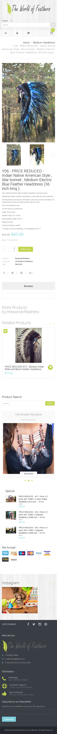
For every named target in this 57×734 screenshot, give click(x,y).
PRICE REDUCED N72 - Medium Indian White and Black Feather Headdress (24, 368)
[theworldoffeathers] (28, 8)
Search (50, 403)
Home (26, 42)
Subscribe (9, 719)
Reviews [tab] (28, 286)
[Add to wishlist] (5, 331)
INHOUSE (18, 264)
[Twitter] (12, 273)
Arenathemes (33, 730)
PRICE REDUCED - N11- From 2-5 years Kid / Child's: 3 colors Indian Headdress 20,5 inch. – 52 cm (33, 499)
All (16, 261)
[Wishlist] (28, 33)
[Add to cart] (50, 367)
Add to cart (25, 249)
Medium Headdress (44, 42)
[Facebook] (3, 273)
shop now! (28, 474)
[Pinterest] (46, 624)
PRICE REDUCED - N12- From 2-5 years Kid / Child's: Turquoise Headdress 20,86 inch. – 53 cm (33, 514)
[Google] (30, 273)
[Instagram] (40, 624)
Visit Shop (29, 600)
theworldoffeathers (22, 258)
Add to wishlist (10, 240)
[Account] (17, 33)
